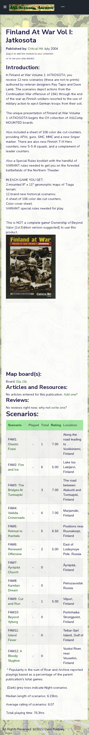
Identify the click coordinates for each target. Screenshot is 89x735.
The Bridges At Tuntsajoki (16, 490)
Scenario (15, 425)
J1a (18, 381)
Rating (56, 425)
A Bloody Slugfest (15, 655)
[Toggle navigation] (61, 7)
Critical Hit (35, 49)
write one (58, 408)
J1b (24, 381)
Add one (70, 394)
